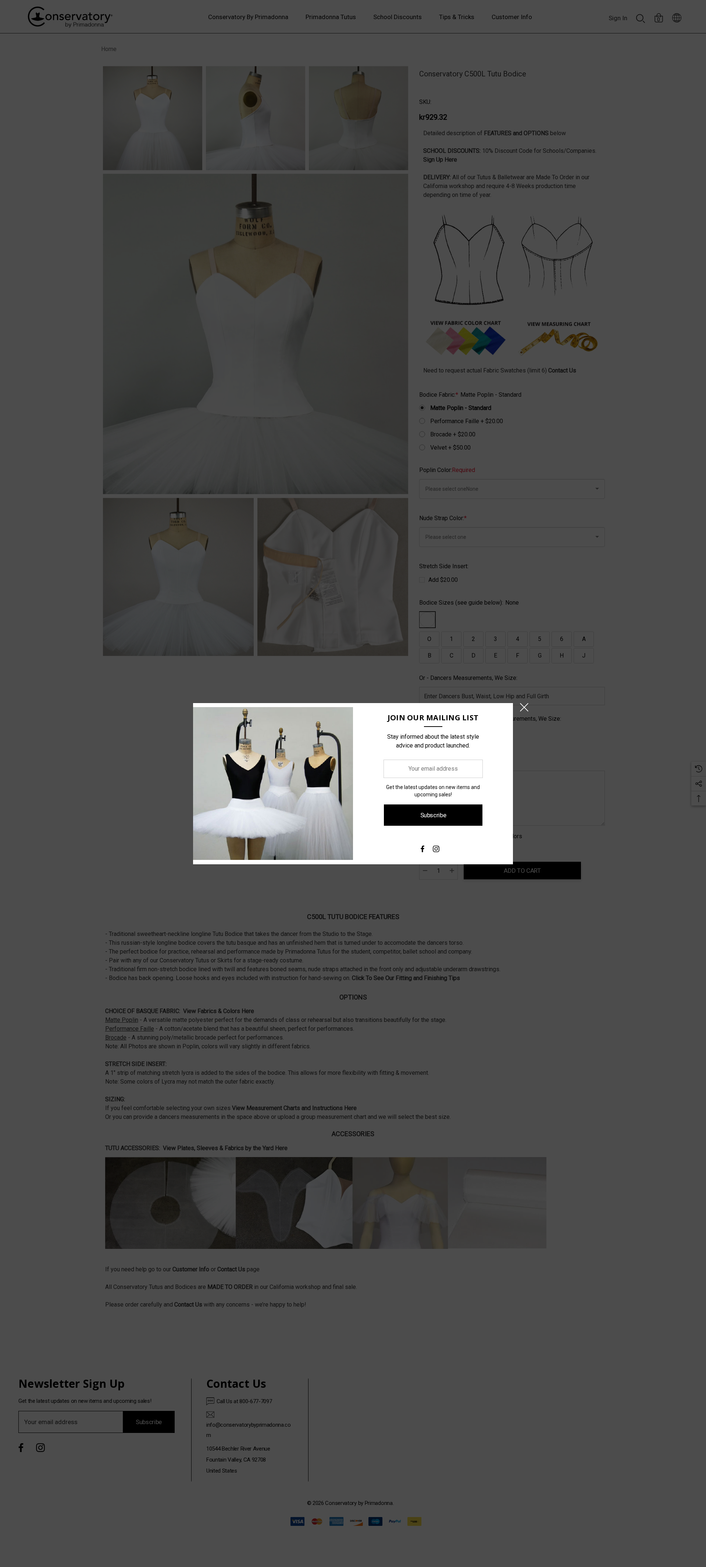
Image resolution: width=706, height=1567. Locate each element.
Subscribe (433, 815)
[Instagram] (436, 851)
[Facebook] (422, 851)
